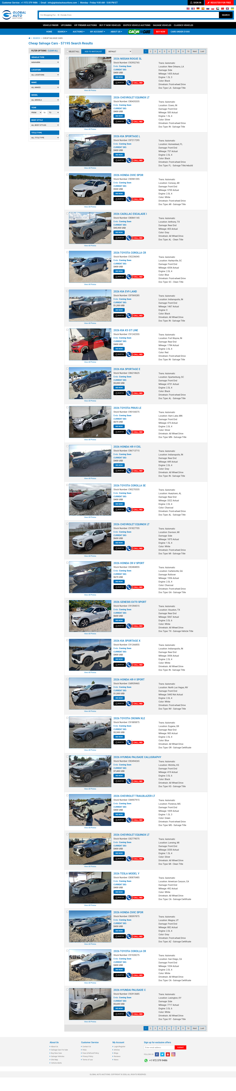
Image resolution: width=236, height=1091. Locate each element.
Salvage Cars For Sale (59, 1050)
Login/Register (119, 1047)
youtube (168, 1054)
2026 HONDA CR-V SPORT (128, 563)
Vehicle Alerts (56, 1063)
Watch (121, 83)
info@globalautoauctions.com (62, 2)
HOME (49, 31)
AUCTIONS (78, 31)
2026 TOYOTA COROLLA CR (129, 252)
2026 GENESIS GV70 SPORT (129, 601)
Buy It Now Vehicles (110, 25)
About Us (54, 1047)
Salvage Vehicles (162, 25)
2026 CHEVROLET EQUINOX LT (131, 97)
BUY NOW (160, 31)
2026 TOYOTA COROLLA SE (129, 485)
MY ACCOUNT (97, 31)
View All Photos (90, 90)
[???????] (207, 9)
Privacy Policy (87, 1056)
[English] (188, 9)
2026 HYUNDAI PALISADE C (129, 990)
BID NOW (119, 77)
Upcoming (66, 25)
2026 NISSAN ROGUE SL (127, 58)
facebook (157, 1054)
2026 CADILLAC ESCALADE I (130, 213)
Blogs (116, 1053)
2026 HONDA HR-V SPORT (129, 679)
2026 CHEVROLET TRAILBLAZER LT (134, 796)
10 (188, 51)
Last (202, 51)
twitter (162, 1054)
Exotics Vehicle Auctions (136, 25)
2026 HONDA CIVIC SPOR (128, 175)
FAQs (84, 1050)
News (116, 1060)
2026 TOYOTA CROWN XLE (129, 718)
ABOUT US (116, 31)
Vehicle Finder (50, 25)
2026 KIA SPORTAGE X (126, 640)
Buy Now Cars (56, 1053)
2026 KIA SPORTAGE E (126, 369)
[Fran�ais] (193, 9)
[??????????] (232, 9)
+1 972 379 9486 (29, 2)
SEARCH (62, 31)
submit (180, 1047)
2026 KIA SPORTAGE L (126, 136)
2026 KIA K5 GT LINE (125, 330)
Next (195, 51)
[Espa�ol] (202, 9)
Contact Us (86, 1047)
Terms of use (87, 1060)
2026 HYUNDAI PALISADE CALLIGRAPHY (137, 757)
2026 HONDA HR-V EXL (127, 446)
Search (226, 15)
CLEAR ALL (53, 50)
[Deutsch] (198, 9)
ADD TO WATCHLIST (93, 51)
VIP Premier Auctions (85, 25)
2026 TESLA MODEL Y (126, 873)
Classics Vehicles (183, 25)
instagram (173, 1054)
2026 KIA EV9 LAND (125, 291)
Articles (117, 1050)
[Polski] (212, 9)
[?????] (227, 9)
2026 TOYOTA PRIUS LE (127, 407)
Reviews (117, 1056)
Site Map (54, 1060)
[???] (222, 9)
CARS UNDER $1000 (180, 31)
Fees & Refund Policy (90, 1053)
